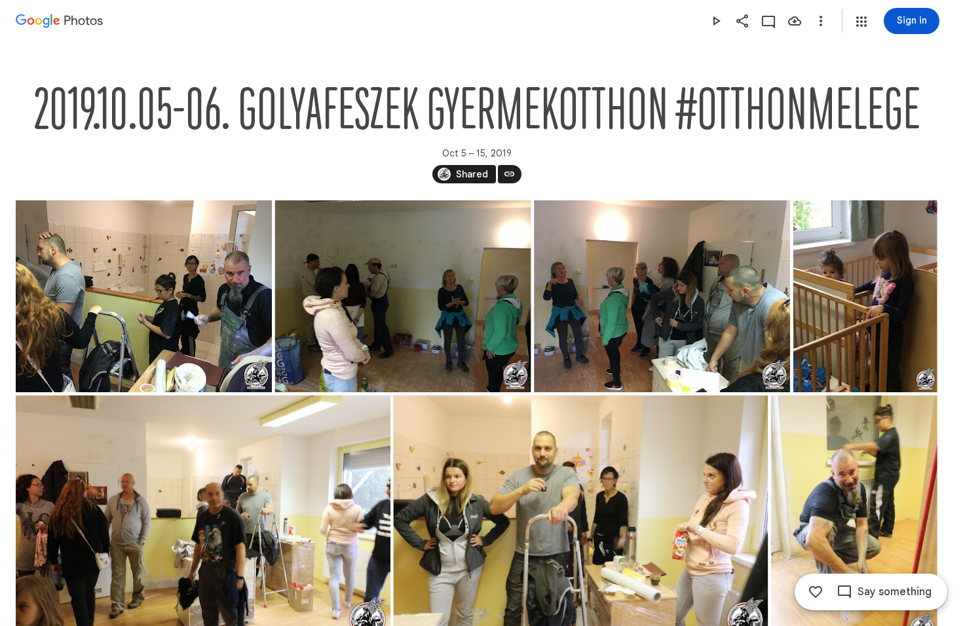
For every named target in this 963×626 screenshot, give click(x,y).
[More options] (821, 21)
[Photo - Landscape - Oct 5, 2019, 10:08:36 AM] (144, 296)
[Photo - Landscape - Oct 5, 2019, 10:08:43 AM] (662, 296)
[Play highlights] (716, 21)
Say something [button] (895, 591)
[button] (861, 22)
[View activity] (768, 21)
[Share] (742, 21)
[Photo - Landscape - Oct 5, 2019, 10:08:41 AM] (403, 296)
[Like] (815, 592)
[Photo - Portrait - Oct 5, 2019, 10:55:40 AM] (865, 296)
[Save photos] (795, 21)
